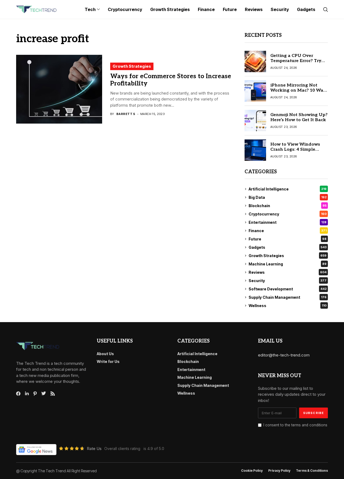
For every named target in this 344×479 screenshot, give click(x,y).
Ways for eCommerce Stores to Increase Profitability (170, 80)
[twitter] (43, 393)
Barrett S (125, 114)
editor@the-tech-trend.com (284, 355)
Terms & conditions (312, 471)
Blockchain (288, 205)
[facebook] (18, 393)
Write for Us (108, 361)
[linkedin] (27, 393)
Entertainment (288, 222)
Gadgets (288, 247)
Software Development (288, 289)
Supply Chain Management (288, 297)
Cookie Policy (252, 471)
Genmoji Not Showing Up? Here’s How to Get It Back (299, 117)
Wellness (288, 305)
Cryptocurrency (288, 214)
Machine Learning (288, 264)
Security (288, 280)
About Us (105, 353)
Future (288, 239)
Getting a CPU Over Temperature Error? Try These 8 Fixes (295, 61)
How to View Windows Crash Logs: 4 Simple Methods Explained (295, 149)
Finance (288, 230)
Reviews (288, 272)
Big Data (288, 197)
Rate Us (94, 448)
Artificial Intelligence (288, 189)
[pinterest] (35, 393)
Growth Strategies (132, 66)
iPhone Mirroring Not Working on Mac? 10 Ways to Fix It (299, 90)
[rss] (53, 393)
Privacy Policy (279, 471)
